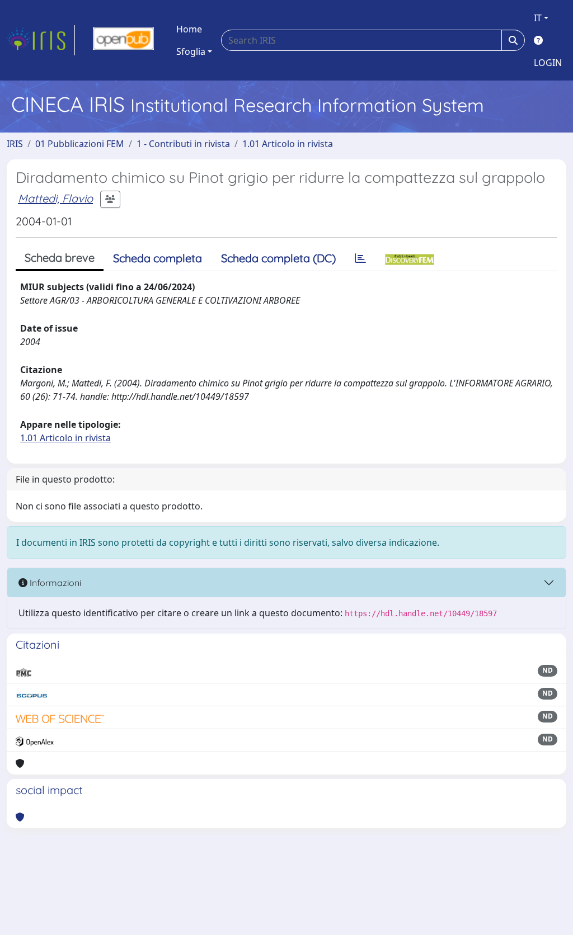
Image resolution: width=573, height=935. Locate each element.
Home (189, 29)
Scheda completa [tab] (157, 258)
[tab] (360, 258)
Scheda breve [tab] (60, 258)
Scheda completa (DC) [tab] (278, 258)
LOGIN (548, 62)
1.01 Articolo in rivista (287, 144)
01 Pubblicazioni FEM (79, 144)
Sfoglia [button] (190, 51)
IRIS (15, 144)
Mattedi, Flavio (55, 198)
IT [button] (538, 18)
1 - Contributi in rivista (183, 144)
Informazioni (54, 582)
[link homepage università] (123, 40)
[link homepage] (41, 40)
